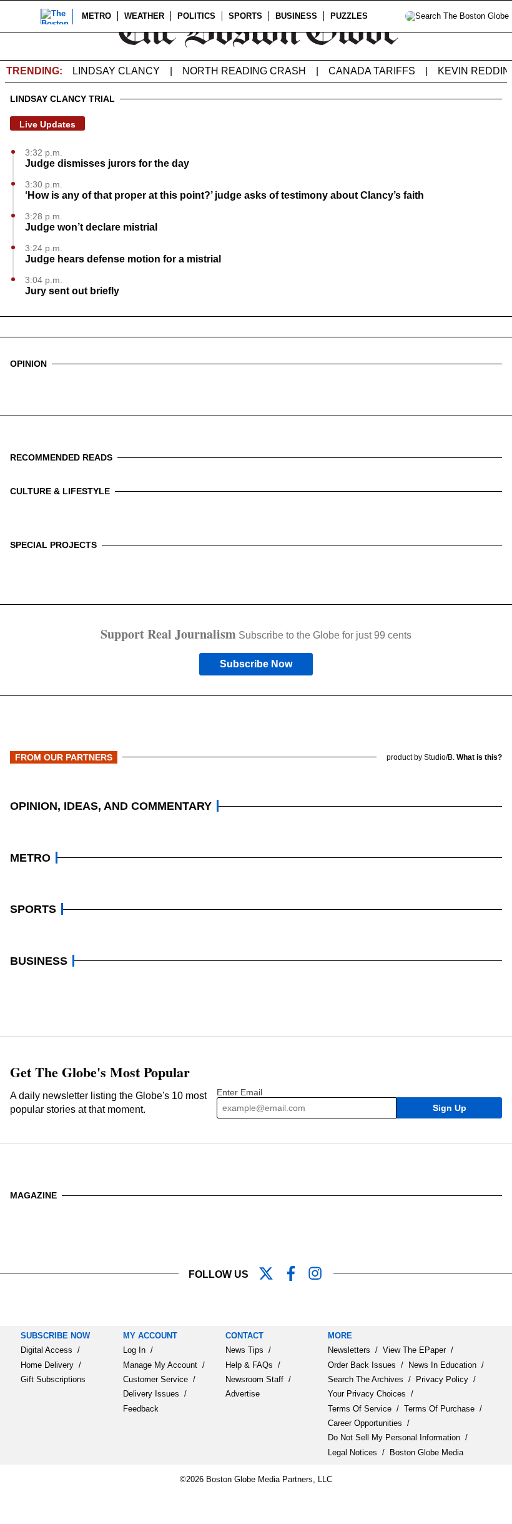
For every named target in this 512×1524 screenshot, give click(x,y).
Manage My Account (160, 1365)
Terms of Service (359, 1408)
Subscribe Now (256, 664)
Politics (196, 16)
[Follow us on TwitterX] (270, 1274)
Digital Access (46, 1350)
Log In (134, 1350)
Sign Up (449, 1108)
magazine (33, 1195)
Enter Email (239, 1092)
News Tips (244, 1350)
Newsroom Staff (254, 1379)
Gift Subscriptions (53, 1379)
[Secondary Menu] (23, 16)
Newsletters (349, 1350)
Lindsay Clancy (116, 71)
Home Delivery (47, 1365)
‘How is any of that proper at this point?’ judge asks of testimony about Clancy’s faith (224, 195)
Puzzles (349, 16)
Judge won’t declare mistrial (91, 227)
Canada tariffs (371, 71)
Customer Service (155, 1379)
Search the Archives (365, 1379)
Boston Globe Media (426, 1452)
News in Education (442, 1365)
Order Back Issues (362, 1365)
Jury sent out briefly (72, 291)
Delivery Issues (151, 1393)
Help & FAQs (249, 1365)
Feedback (141, 1408)
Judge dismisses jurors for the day (107, 163)
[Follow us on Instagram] (320, 1274)
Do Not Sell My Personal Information (394, 1437)
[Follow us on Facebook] (295, 1274)
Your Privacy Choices (367, 1393)
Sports (245, 16)
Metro (96, 16)
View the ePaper (414, 1350)
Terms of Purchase (439, 1408)
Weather (144, 16)
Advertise (242, 1393)
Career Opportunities (365, 1423)
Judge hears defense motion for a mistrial (123, 259)
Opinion (28, 364)
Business (296, 16)
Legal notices (352, 1452)
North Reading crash (244, 71)
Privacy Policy (442, 1379)
